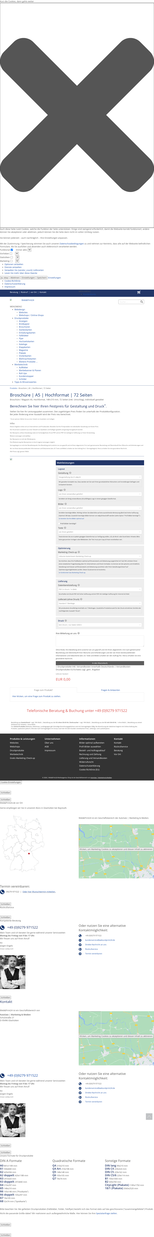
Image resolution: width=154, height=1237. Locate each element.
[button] (77, 115)
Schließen (5, 792)
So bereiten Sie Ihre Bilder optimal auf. (71, 519)
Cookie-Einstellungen (11, 782)
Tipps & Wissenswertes (25, 382)
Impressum (10, 286)
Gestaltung (63, 473)
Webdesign (19, 309)
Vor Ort (117, 754)
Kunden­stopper (26, 376)
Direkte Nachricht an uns (95, 944)
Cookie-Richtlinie (12, 280)
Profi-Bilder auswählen (90, 746)
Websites (23, 312)
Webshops (15, 746)
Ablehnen (15, 277)
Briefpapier (24, 324)
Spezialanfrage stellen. (106, 1213)
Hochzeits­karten (26, 341)
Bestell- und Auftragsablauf (92, 750)
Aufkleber (23, 367)
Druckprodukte (17, 750)
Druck (61, 620)
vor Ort (34, 292)
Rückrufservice (121, 746)
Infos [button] (12, 423)
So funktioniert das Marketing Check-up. (72, 573)
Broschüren (24, 326)
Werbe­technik (21, 364)
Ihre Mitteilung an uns (66, 633)
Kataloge (23, 344)
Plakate (22, 353)
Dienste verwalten (13, 267)
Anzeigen (23, 321)
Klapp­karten (24, 347)
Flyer (22, 338)
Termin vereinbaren (93, 953)
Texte (61, 528)
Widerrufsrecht (86, 762)
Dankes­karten (25, 329)
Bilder (61, 504)
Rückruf (24, 292)
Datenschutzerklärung (15, 283)
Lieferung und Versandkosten (93, 758)
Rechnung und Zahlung (90, 754)
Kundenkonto (89, 294)
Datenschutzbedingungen (72, 243)
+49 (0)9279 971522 (22, 1075)
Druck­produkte (21, 318)
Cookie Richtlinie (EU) (89, 769)
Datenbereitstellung (67, 585)
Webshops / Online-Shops (31, 315)
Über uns (49, 742)
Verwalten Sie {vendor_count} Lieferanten (24, 270)
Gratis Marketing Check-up (22, 758)
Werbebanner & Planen (30, 370)
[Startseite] (27, 300)
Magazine (23, 350)
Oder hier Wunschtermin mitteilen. (39, 891)
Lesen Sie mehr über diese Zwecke (21, 273)
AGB (47, 746)
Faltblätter (24, 335)
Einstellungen (28, 277)
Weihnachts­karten (27, 358)
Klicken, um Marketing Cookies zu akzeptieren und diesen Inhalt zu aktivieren (116, 849)
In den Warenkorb (100, 663)
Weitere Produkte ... (28, 361)
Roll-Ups (23, 373)
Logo (60, 490)
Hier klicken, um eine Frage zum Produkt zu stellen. (36, 696)
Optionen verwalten (14, 264)
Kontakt (43, 292)
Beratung (14, 292)
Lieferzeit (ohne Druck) (69, 599)
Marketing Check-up (67, 552)
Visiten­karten (25, 355)
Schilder (23, 379)
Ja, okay (4, 277)
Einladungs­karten (27, 332)
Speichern (42, 277)
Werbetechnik (16, 754)
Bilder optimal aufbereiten (91, 742)
